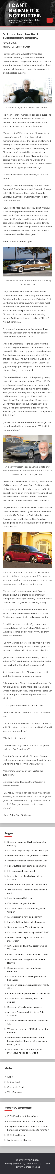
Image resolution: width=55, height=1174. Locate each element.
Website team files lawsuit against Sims (27, 860)
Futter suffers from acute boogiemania (26, 865)
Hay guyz (23, 1135)
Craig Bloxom (14, 1126)
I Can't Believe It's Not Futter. (25, 10)
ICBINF (11, 1116)
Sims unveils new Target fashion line (25, 927)
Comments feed (15, 1087)
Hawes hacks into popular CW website (27, 884)
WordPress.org (14, 1092)
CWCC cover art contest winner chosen (27, 954)
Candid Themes (32, 1166)
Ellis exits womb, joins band (21, 871)
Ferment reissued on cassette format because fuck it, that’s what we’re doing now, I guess (27, 1041)
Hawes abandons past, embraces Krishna (28, 855)
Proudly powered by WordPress (21, 1163)
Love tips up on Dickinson (20, 898)
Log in (10, 1076)
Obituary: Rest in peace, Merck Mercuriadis (28, 993)
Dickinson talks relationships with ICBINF (28, 932)
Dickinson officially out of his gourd (24, 1007)
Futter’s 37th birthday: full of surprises (26, 922)
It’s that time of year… (29, 1116)
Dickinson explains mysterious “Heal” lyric (28, 850)
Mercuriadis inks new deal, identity (24, 916)
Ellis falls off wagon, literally (21, 903)
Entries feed (13, 1081)
